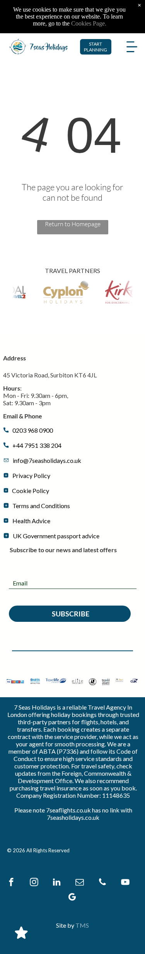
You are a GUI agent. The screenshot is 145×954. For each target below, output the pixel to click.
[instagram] (34, 883)
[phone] (102, 883)
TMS (82, 925)
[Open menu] (131, 46)
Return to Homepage (73, 224)
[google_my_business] (71, 898)
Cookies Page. (88, 23)
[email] (79, 883)
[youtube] (125, 883)
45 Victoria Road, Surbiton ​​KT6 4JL (50, 375)
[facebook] (11, 883)
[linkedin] (56, 883)
